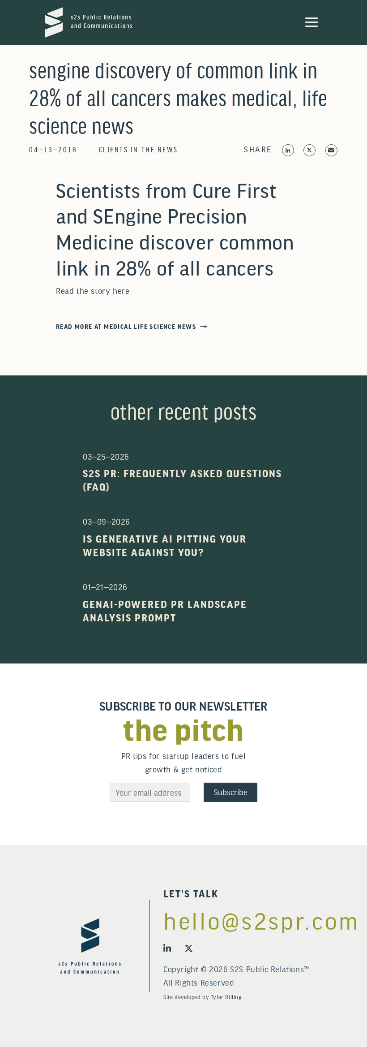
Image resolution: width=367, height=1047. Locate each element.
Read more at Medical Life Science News (126, 326)
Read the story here (92, 290)
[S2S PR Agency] (88, 21)
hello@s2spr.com (237, 920)
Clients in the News (138, 149)
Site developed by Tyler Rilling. (203, 997)
